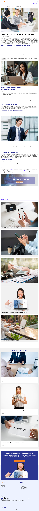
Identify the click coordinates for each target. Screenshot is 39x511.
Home (1, 6)
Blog (1, 495)
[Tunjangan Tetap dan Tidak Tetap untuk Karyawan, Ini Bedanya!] (19, 408)
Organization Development (23, 484)
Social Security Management (24, 488)
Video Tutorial (3, 494)
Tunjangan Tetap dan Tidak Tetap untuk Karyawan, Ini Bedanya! (13, 410)
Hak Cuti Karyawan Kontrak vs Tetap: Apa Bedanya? (11, 378)
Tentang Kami (3, 485)
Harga (2, 487)
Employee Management (23, 485)
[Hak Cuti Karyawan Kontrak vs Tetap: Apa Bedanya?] (19, 376)
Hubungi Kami (3, 486)
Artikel (4, 6)
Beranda (2, 484)
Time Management (22, 486)
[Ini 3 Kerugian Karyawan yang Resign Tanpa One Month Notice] (19, 440)
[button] (34, 197)
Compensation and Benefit (23, 487)
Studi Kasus (2, 496)
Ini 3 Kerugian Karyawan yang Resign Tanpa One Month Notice (13, 442)
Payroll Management (23, 489)
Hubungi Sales (35, 3)
